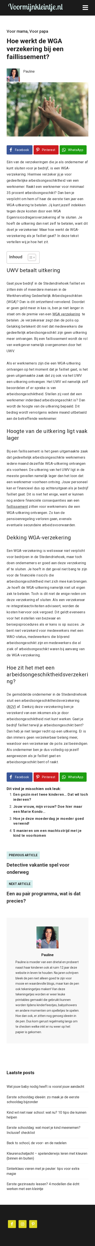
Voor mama (17, 31)
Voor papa (38, 31)
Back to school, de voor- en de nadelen (36, 1143)
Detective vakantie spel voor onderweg (38, 868)
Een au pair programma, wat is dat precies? (44, 897)
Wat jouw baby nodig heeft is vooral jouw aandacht (45, 1086)
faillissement (17, 507)
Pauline (47, 955)
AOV (11, 707)
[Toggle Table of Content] (30, 257)
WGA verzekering (66, 314)
